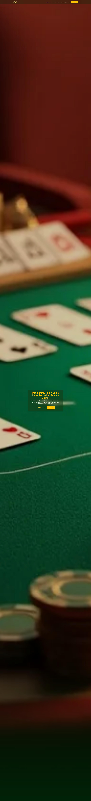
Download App (63, 2)
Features (51, 2)
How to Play (57, 2)
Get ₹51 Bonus (41, 408)
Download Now (74, 2)
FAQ (69, 2)
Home (47, 2)
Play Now (51, 408)
